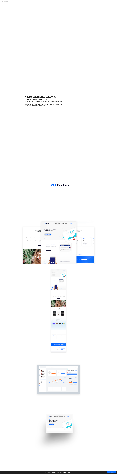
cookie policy (64, 472)
